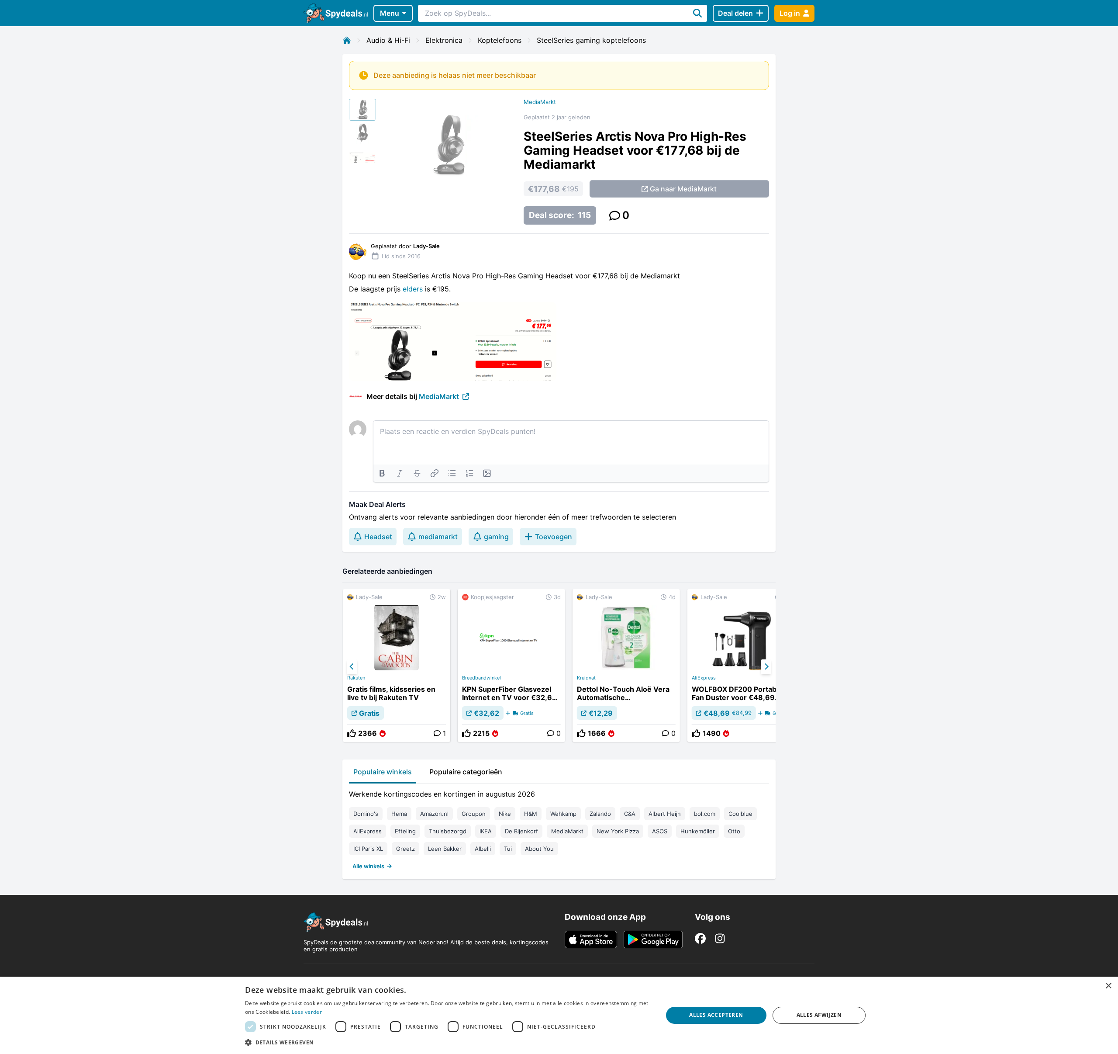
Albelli (483, 848)
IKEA (486, 831)
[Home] (346, 40)
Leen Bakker (445, 848)
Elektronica (443, 40)
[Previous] (352, 666)
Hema (399, 813)
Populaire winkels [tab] (382, 771)
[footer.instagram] (719, 938)
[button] (447, 1042)
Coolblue (740, 813)
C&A (629, 813)
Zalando (600, 813)
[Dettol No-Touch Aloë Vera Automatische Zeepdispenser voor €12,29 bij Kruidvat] (626, 665)
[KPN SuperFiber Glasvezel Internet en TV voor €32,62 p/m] (511, 665)
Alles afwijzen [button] (819, 1015)
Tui (508, 848)
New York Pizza (618, 831)
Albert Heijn (665, 813)
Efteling (405, 831)
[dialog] (559, 1015)
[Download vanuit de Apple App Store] (591, 939)
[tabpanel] (559, 828)
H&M (530, 813)
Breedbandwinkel (481, 678)
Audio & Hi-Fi (388, 40)
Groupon (474, 813)
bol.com (704, 813)
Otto (734, 831)
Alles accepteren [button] (716, 1015)
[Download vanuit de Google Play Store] (653, 939)
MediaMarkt (540, 102)
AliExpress (704, 678)
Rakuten (356, 678)
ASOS (659, 831)
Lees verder (307, 1012)
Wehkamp (563, 813)
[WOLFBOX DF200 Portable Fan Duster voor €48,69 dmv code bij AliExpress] (741, 665)
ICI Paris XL (368, 848)
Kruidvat (586, 678)
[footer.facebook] (700, 938)
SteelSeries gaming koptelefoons (591, 40)
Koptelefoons (499, 40)
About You (539, 848)
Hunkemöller (697, 831)
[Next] (766, 666)
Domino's (365, 813)
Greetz (405, 848)
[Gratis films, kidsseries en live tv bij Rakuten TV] (396, 665)
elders (414, 288)
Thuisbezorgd (447, 831)
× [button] (1108, 986)
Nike (505, 813)
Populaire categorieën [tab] (465, 771)
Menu (389, 13)
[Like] (351, 733)
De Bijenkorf (521, 831)
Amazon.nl (434, 813)
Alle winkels (368, 866)
